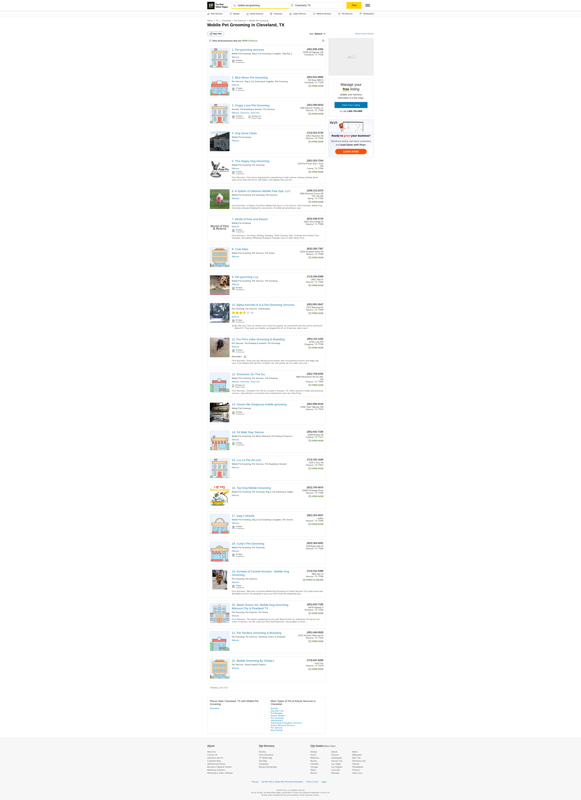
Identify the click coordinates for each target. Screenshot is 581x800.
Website (235, 57)
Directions (244, 113)
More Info (255, 113)
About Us (211, 752)
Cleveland (226, 21)
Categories (264, 764)
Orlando (355, 764)
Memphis (335, 773)
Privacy (255, 782)
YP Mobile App (265, 758)
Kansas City (336, 761)
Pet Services (240, 21)
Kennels (235, 109)
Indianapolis (336, 758)
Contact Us (212, 755)
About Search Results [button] (364, 34)
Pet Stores (270, 253)
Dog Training (276, 730)
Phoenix (355, 770)
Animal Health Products (255, 665)
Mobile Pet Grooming (241, 54)
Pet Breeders (277, 713)
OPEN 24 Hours (250, 40)
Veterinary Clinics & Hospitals (271, 637)
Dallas (313, 770)
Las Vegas (336, 764)
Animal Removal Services (283, 725)
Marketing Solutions (216, 770)
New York (356, 758)
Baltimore (314, 758)
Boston (313, 761)
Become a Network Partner (219, 767)
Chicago (314, 767)
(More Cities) (329, 746)
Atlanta (313, 752)
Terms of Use (312, 782)
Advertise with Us (215, 758)
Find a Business (266, 755)
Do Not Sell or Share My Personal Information (282, 782)
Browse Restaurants (268, 767)
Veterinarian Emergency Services (286, 723)
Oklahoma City (359, 761)
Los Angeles (336, 767)
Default (318, 34)
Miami (355, 752)
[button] (367, 5)
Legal (323, 782)
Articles (262, 752)
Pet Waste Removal (261, 436)
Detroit (334, 752)
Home (210, 21)
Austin (313, 755)
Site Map (263, 761)
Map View (217, 34)
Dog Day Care (288, 54)
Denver (313, 773)
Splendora (214, 708)
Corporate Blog (214, 761)
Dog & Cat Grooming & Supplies (266, 54)
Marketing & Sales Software (220, 773)
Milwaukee (357, 755)
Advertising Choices (216, 764)
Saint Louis (357, 773)
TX (217, 21)
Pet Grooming (281, 81)
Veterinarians (264, 309)
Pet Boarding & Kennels (251, 109)
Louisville (335, 770)
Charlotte (314, 764)
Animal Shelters (278, 716)
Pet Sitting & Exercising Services (286, 436)
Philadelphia (357, 767)
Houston (335, 755)
